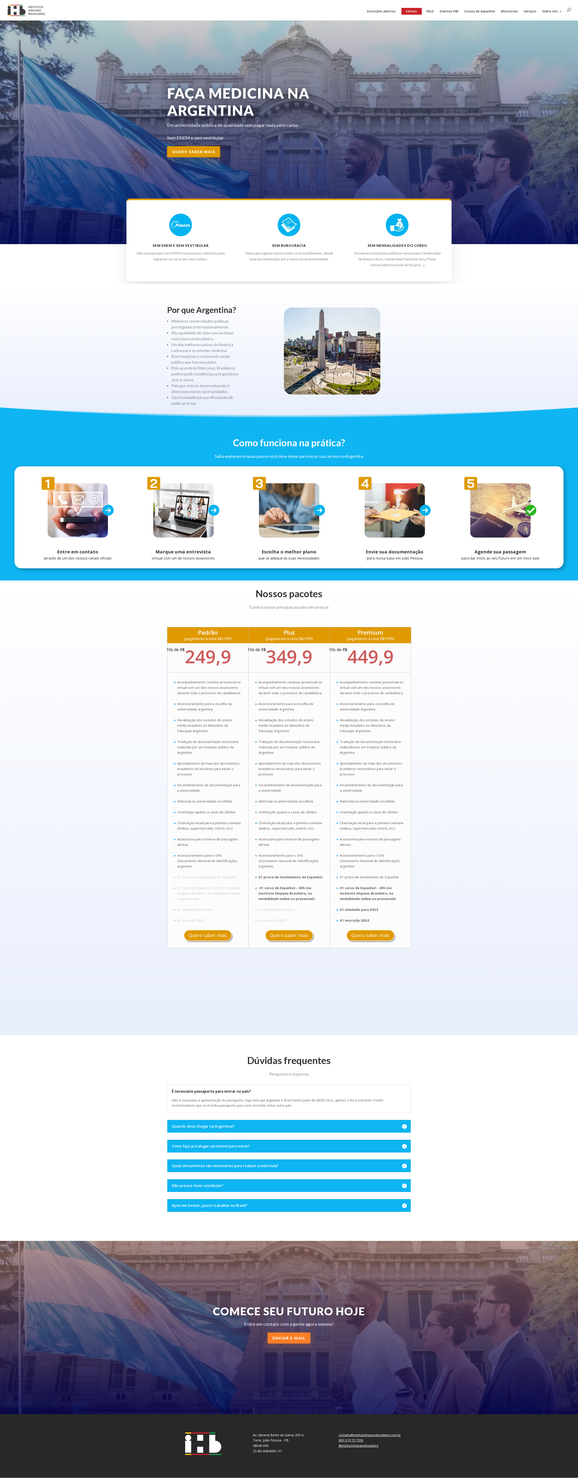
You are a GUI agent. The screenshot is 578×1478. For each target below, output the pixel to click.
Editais (411, 11)
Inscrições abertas (381, 11)
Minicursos (509, 11)
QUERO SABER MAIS (193, 152)
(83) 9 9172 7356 (351, 1440)
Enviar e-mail (289, 1338)
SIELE (430, 11)
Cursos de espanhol (479, 11)
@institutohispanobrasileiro (358, 1445)
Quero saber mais (208, 935)
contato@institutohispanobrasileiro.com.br (370, 1435)
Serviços (530, 11)
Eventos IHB (449, 11)
